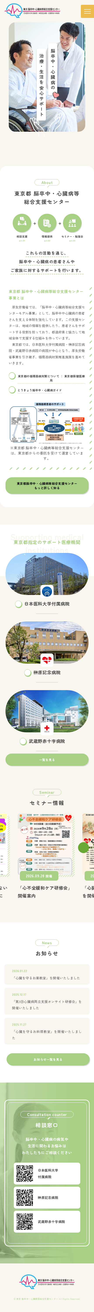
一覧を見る (47, 759)
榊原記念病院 (47, 672)
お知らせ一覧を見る (48, 1059)
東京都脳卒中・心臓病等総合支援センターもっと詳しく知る (47, 485)
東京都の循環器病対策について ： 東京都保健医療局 (51, 378)
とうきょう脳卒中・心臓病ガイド (39, 390)
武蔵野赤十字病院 (47, 741)
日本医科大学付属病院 (47, 603)
